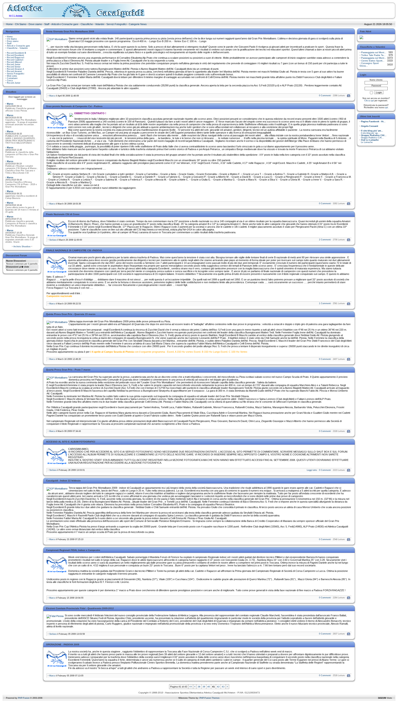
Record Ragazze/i (15, 57)
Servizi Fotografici (116, 24)
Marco (10, 104)
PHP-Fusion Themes (209, 698)
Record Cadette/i (15, 60)
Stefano (53, 240)
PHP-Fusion (23, 698)
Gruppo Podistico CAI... (373, 136)
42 (218, 686)
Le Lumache (369, 141)
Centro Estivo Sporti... (372, 60)
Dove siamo (35, 24)
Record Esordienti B (16, 53)
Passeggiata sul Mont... (373, 52)
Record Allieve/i (14, 62)
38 (199, 686)
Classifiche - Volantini (92, 24)
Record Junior (13, 64)
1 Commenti (325, 303)
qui (386, 107)
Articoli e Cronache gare (64, 24)
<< (190, 686)
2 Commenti (325, 240)
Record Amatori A (15, 69)
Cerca (10, 80)
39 (203, 686)
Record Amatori (14, 71)
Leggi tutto (312, 470)
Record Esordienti (15, 55)
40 (208, 686)
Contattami (12, 78)
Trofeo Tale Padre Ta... (373, 55)
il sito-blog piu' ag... (371, 132)
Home (9, 24)
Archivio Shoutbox (22, 246)
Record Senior (13, 67)
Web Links (12, 76)
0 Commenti (325, 95)
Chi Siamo (20, 24)
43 (223, 686)
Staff (46, 24)
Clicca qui (369, 100)
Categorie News (138, 24)
